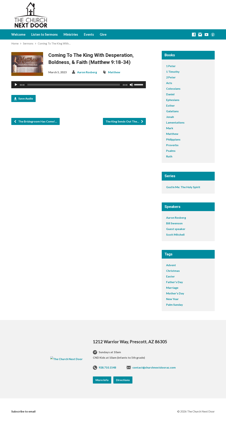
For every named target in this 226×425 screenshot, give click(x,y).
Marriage (172, 287)
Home (15, 43)
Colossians (173, 88)
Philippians (173, 139)
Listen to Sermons (44, 34)
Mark (169, 128)
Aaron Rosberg (87, 72)
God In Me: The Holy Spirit (183, 187)
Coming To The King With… (54, 43)
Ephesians (172, 99)
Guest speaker (175, 229)
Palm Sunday (174, 304)
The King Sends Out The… (123, 121)
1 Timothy (173, 71)
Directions (123, 380)
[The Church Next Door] (66, 359)
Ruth (169, 156)
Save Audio (25, 98)
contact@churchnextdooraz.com (154, 367)
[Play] (16, 84)
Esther (170, 105)
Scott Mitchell (175, 234)
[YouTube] (206, 34)
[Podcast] (213, 34)
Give (103, 34)
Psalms (171, 150)
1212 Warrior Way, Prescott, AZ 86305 (130, 341)
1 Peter (171, 66)
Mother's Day (175, 293)
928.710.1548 (107, 367)
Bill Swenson (174, 223)
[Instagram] (200, 34)
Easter (170, 276)
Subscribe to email (23, 411)
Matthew (114, 72)
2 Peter (171, 77)
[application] (78, 84)
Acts (169, 83)
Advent (171, 265)
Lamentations (175, 122)
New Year (172, 299)
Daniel (170, 94)
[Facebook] (194, 34)
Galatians (172, 111)
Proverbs (172, 145)
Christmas (173, 270)
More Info (102, 380)
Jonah (170, 116)
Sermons (28, 43)
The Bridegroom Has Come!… (37, 121)
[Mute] (131, 84)
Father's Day (174, 282)
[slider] (139, 84)
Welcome (18, 34)
